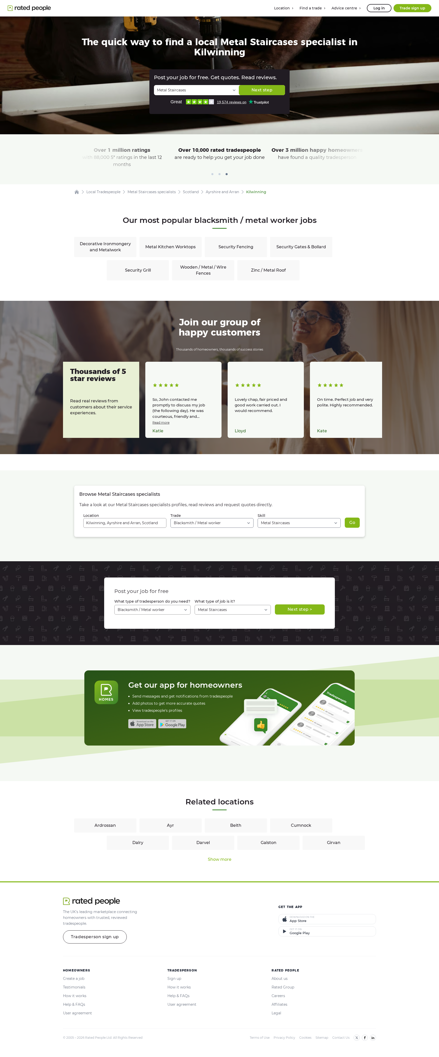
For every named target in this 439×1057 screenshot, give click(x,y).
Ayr (170, 825)
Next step (262, 90)
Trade (175, 515)
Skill (261, 515)
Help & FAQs (74, 1004)
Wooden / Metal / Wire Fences (203, 270)
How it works (74, 996)
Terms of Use (260, 1037)
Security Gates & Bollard (301, 246)
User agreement (77, 1013)
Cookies (305, 1037)
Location (91, 515)
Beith (235, 825)
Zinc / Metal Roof (268, 270)
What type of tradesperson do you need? (152, 601)
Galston (268, 842)
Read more (160, 422)
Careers (278, 996)
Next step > (300, 609)
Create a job (73, 978)
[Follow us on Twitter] (357, 1038)
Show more (219, 859)
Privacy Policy (284, 1037)
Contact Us (341, 1037)
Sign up (174, 978)
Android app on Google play (172, 723)
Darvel (203, 842)
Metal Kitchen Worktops (170, 246)
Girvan (333, 842)
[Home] (76, 191)
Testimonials (74, 987)
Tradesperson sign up (95, 936)
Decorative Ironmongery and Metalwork (105, 246)
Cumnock (301, 825)
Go (352, 522)
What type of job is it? (215, 601)
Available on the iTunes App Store (142, 723)
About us (280, 978)
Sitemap (322, 1037)
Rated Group (283, 987)
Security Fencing (235, 246)
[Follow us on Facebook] (365, 1038)
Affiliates (279, 1004)
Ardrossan (105, 825)
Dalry (137, 842)
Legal (276, 1013)
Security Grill (138, 270)
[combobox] (124, 523)
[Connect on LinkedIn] (373, 1038)
